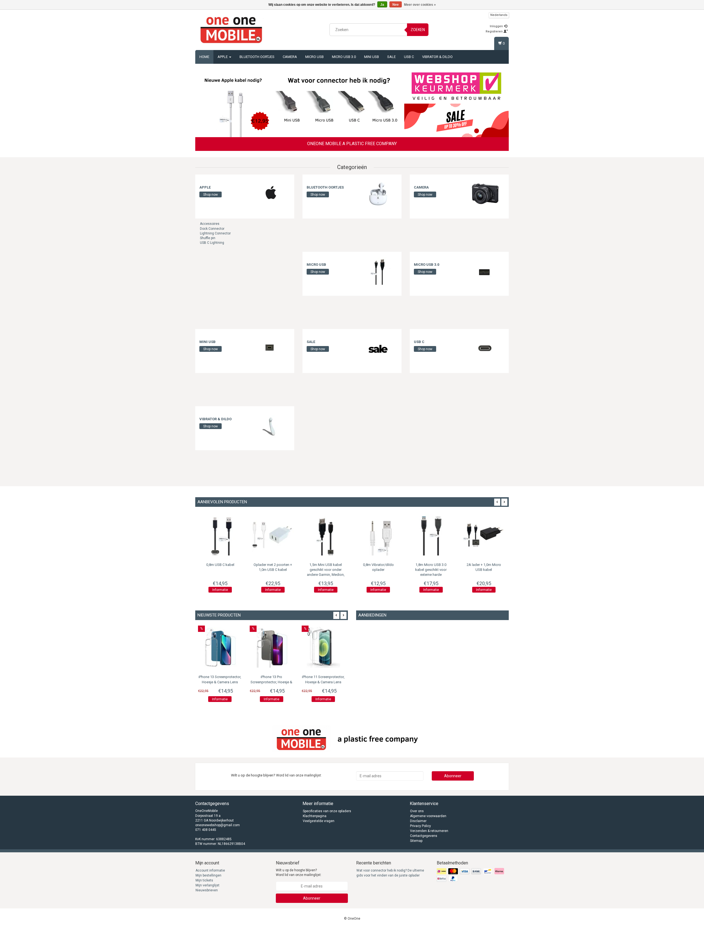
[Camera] (485, 194)
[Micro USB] (378, 271)
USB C (409, 57)
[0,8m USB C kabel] (220, 534)
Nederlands (498, 15)
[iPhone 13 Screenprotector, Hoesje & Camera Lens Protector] (219, 647)
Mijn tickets (204, 880)
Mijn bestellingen (208, 875)
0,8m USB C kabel (220, 565)
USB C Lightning (212, 243)
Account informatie (210, 870)
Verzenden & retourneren (429, 831)
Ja (382, 5)
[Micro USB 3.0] (485, 271)
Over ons (417, 811)
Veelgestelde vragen (318, 821)
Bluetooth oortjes (257, 57)
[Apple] (271, 194)
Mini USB (371, 57)
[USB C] (485, 348)
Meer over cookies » (420, 5)
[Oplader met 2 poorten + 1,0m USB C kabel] (273, 534)
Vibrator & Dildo (437, 57)
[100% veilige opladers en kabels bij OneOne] (231, 29)
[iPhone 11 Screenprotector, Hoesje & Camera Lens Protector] (323, 647)
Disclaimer (418, 821)
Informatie (220, 590)
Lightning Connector (215, 233)
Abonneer (452, 776)
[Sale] (378, 348)
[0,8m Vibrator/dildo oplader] (378, 534)
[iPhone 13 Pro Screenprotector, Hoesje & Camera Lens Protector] (271, 647)
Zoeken (418, 29)
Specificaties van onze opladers (327, 811)
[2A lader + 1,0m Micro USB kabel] (483, 534)
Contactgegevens (423, 836)
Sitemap (416, 841)
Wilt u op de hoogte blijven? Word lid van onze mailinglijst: (298, 872)
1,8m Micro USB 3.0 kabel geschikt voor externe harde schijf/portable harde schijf (431, 575)
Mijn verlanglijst (207, 885)
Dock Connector (212, 229)
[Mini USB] (271, 348)
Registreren (495, 31)
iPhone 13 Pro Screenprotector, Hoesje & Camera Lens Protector (271, 682)
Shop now (210, 195)
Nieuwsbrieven (207, 890)
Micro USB (314, 57)
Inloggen (497, 26)
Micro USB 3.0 (344, 57)
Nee (395, 5)
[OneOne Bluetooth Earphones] (339, 103)
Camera (290, 57)
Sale (391, 57)
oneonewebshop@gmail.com (217, 825)
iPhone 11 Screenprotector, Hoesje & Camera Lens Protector (323, 682)
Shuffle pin (207, 238)
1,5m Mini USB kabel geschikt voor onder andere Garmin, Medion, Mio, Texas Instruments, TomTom (326, 575)
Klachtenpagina (314, 816)
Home (204, 57)
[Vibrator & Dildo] (271, 425)
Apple (223, 57)
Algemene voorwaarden (428, 816)
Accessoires (209, 224)
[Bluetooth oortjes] (378, 194)
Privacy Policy (420, 826)
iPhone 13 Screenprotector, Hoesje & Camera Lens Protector (220, 682)
